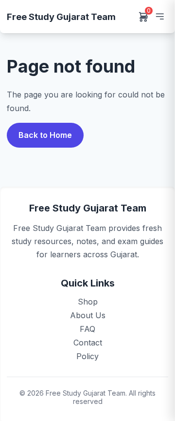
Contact (87, 342)
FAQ (87, 329)
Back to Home (45, 135)
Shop (88, 301)
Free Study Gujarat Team (61, 16)
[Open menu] (159, 16)
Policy (87, 356)
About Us (87, 315)
